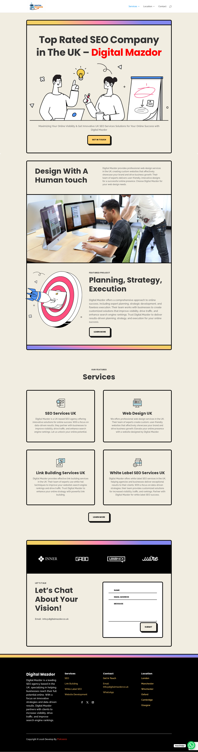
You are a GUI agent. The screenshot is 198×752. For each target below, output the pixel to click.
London (145, 678)
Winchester (147, 689)
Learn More (100, 331)
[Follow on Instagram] (93, 702)
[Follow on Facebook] (82, 702)
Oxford (144, 694)
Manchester (147, 683)
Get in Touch (99, 139)
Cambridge (147, 700)
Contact (162, 6)
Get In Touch (109, 678)
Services (133, 6)
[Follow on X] (87, 702)
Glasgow (145, 705)
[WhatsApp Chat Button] (191, 745)
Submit (148, 627)
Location (147, 6)
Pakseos (62, 739)
